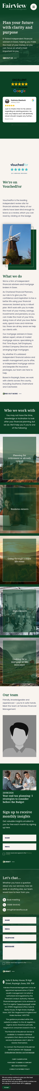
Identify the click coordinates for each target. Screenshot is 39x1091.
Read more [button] (9, 119)
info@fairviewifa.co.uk (17, 909)
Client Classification (19, 1059)
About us (8, 58)
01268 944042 (13, 904)
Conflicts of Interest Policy (19, 1069)
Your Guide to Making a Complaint (19, 1062)
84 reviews (23, 87)
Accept (6, 1087)
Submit (7, 862)
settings (28, 1083)
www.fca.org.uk (24, 1004)
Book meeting (13, 899)
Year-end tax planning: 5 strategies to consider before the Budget (18, 799)
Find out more (11, 394)
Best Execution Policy (19, 1066)
